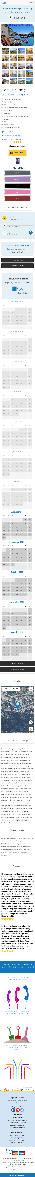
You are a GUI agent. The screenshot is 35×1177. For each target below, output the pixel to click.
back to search (24, 12)
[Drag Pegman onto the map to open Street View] (31, 729)
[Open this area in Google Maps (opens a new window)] (5, 732)
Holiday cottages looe (16, 1138)
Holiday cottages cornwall (17, 1135)
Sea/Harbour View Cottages (17, 1122)
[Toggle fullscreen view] (31, 689)
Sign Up (17, 1102)
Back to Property (22, 249)
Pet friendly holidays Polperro (17, 1120)
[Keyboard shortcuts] (13, 732)
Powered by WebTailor (17, 1173)
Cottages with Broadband (17, 1127)
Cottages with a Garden (17, 1125)
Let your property (16, 1143)
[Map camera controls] (31, 722)
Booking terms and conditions (17, 1166)
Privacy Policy (17, 1170)
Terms (31, 732)
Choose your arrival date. (17, 1175)
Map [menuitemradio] (6, 689)
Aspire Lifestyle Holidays (16, 1140)
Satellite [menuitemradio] (15, 689)
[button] (17, 705)
